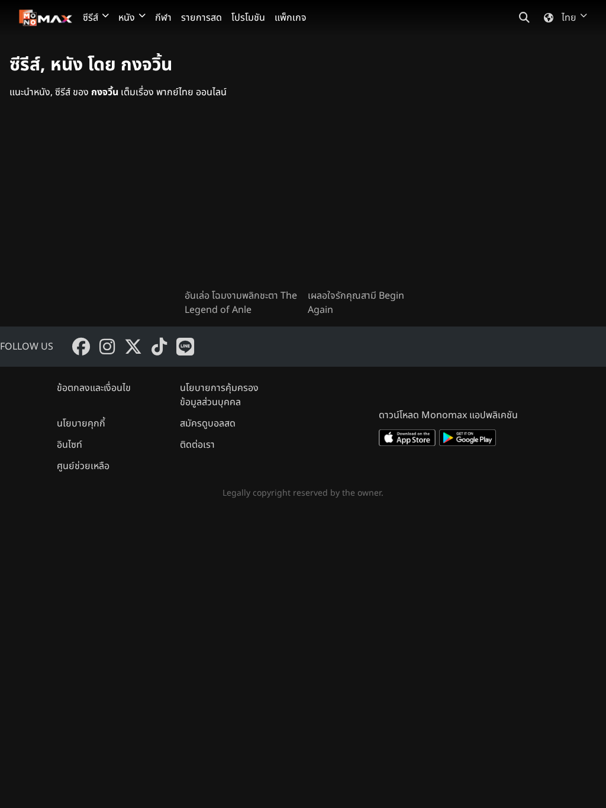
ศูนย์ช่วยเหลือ (83, 466)
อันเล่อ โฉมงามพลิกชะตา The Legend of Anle (241, 303)
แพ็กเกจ (291, 18)
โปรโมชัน (248, 18)
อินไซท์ (69, 445)
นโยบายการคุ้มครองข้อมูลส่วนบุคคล (219, 395)
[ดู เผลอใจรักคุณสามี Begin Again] (364, 203)
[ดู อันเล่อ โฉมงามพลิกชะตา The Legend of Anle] (241, 203)
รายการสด (201, 18)
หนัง (126, 18)
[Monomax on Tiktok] (159, 346)
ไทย (569, 18)
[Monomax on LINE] (185, 346)
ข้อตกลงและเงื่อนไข (94, 388)
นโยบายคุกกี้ (81, 423)
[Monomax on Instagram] (107, 346)
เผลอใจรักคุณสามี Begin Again (356, 303)
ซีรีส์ (90, 18)
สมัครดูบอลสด (208, 423)
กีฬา (163, 18)
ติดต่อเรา (197, 445)
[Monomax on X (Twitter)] (133, 346)
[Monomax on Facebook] (81, 346)
